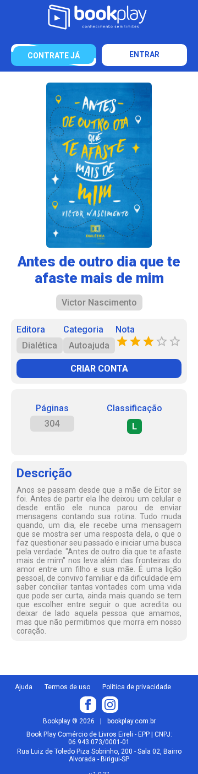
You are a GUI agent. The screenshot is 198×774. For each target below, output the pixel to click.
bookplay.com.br (131, 721)
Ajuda (23, 687)
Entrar (144, 54)
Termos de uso (67, 687)
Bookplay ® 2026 (69, 721)
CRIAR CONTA (99, 368)
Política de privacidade (136, 687)
